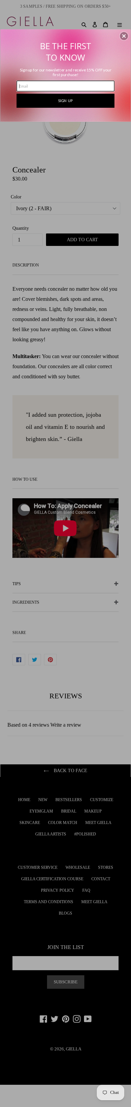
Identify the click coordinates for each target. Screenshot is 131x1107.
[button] (124, 36)
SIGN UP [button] (65, 100)
